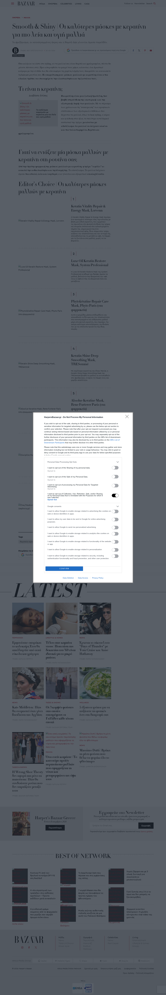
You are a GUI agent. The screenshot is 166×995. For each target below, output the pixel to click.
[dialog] (83, 497)
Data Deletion (68, 578)
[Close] (127, 417)
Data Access (83, 578)
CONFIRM (64, 569)
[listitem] (83, 462)
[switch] (115, 467)
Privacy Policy (97, 578)
